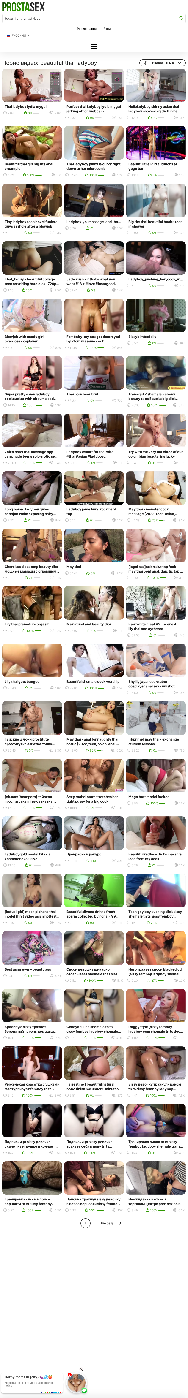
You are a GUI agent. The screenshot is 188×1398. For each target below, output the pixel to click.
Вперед (106, 1223)
